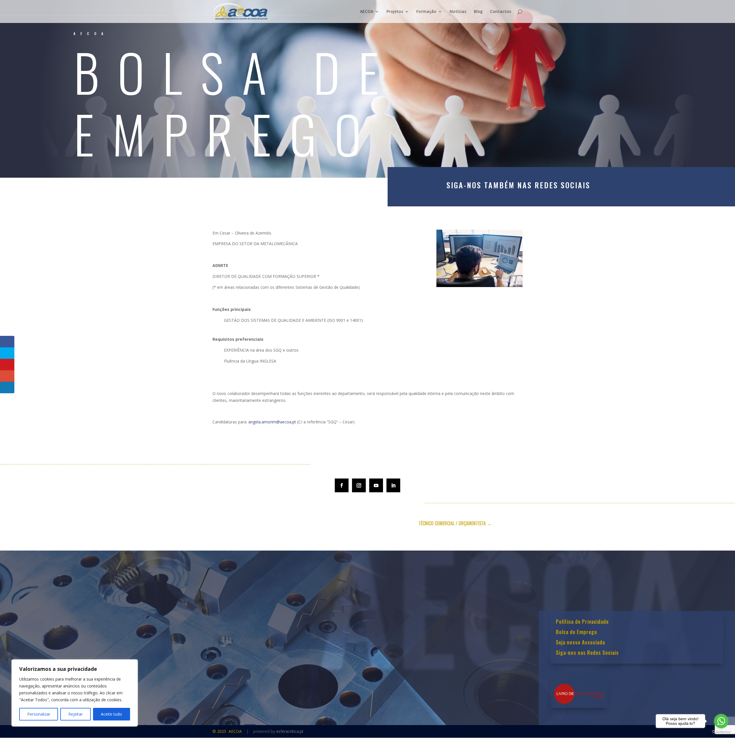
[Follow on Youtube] (376, 485)
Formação (426, 11)
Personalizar (38, 714)
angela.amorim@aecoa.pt (272, 422)
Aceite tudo (111, 714)
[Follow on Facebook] (342, 485)
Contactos (500, 11)
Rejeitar (75, 714)
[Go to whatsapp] (721, 721)
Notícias (458, 11)
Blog (478, 11)
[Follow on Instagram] (359, 485)
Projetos (394, 11)
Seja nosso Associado (580, 643)
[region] (74, 693)
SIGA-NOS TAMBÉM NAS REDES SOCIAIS (518, 185)
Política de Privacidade (582, 622)
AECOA (366, 11)
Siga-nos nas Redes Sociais (587, 653)
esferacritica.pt (289, 731)
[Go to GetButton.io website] (721, 732)
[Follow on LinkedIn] (393, 485)
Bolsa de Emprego (576, 632)
